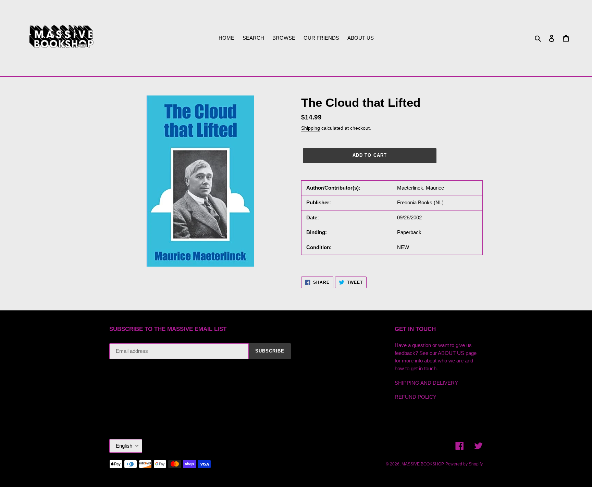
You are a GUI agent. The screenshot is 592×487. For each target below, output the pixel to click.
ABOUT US (451, 353)
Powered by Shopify (464, 464)
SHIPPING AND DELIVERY (426, 383)
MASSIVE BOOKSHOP (423, 464)
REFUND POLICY (415, 397)
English (124, 446)
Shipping (310, 128)
